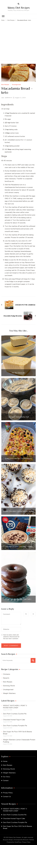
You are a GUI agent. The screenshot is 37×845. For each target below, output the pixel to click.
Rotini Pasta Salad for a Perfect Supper (18, 459)
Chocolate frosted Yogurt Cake (14, 720)
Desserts (6, 678)
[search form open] (18, 4)
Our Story (6, 777)
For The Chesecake (18, 373)
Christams (6, 674)
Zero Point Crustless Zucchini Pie (14, 714)
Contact (6, 780)
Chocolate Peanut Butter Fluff (18, 417)
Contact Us (7, 797)
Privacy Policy (8, 793)
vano (2, 98)
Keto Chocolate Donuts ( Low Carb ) (18, 599)
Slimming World (9, 686)
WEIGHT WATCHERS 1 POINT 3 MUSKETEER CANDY (15, 707)
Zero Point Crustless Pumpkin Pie (15, 726)
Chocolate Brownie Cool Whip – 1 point (18, 546)
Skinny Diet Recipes (18, 7)
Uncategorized (16, 84)
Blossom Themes (28, 840)
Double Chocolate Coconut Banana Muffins (18, 511)
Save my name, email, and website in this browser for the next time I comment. (11, 637)
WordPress (17, 842)
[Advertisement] (18, 40)
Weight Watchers (9, 693)
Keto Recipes (5, 84)
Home (5, 761)
